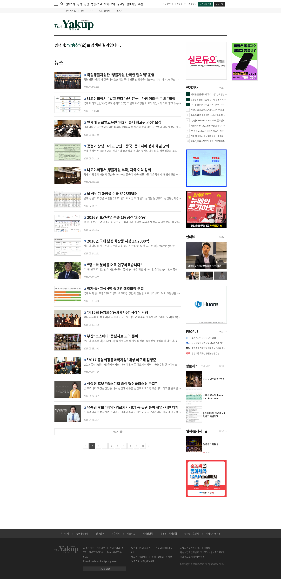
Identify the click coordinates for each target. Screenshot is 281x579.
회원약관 (131, 533)
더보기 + (223, 87)
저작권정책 (148, 533)
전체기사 (70, 4)
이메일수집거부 (213, 533)
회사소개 (64, 533)
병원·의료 (96, 4)
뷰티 (92, 10)
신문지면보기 (168, 4)
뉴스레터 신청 (205, 4)
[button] (204, 452)
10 (143, 446)
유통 (83, 10)
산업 (86, 4)
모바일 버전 (105, 568)
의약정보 (192, 4)
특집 (140, 4)
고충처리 (115, 533)
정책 (79, 4)
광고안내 (100, 533)
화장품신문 (181, 4)
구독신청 (219, 4)
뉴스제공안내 (82, 533)
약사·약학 (109, 4)
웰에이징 (131, 4)
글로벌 (120, 4)
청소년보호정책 (191, 533)
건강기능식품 (104, 10)
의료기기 (118, 10)
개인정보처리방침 (168, 533)
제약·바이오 (70, 10)
